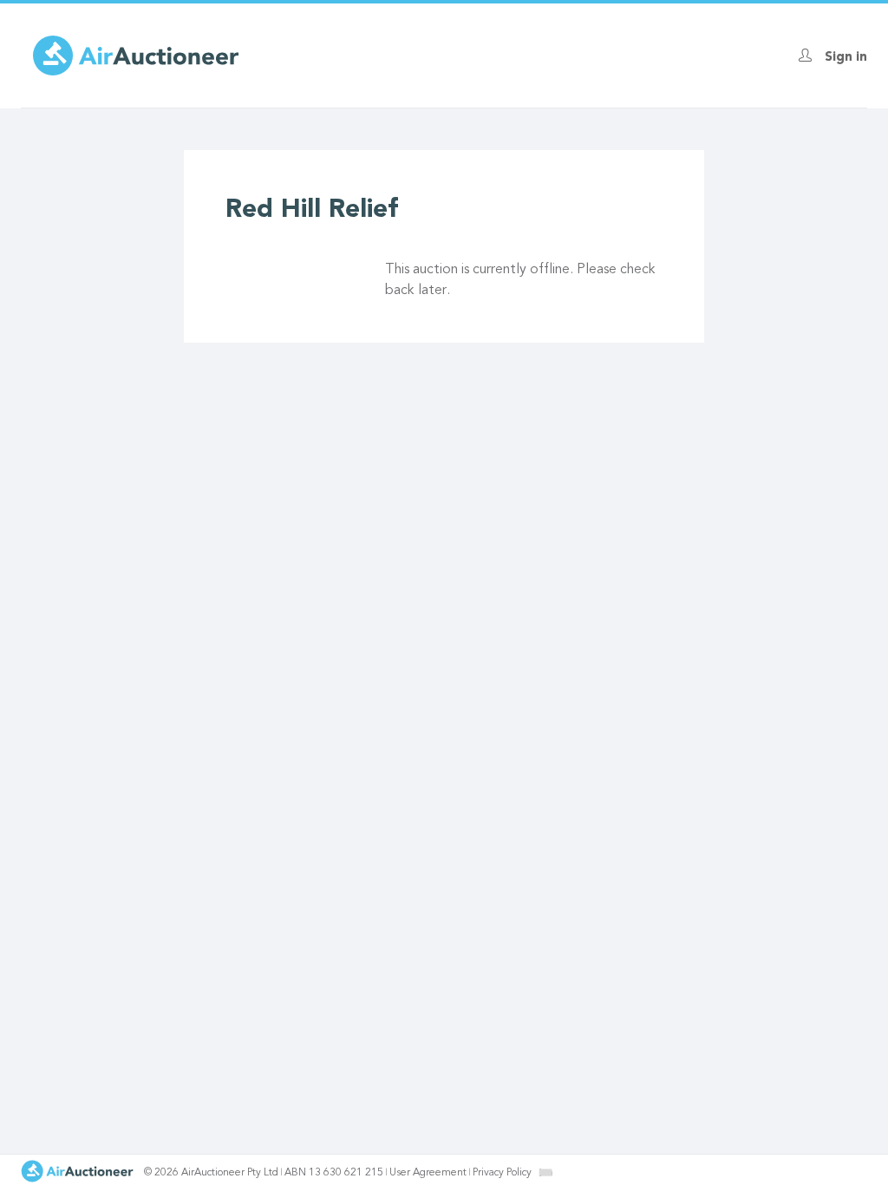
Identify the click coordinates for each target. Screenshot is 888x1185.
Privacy (502, 1173)
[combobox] (545, 1172)
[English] (545, 1172)
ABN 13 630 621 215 (333, 1173)
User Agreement (428, 1173)
